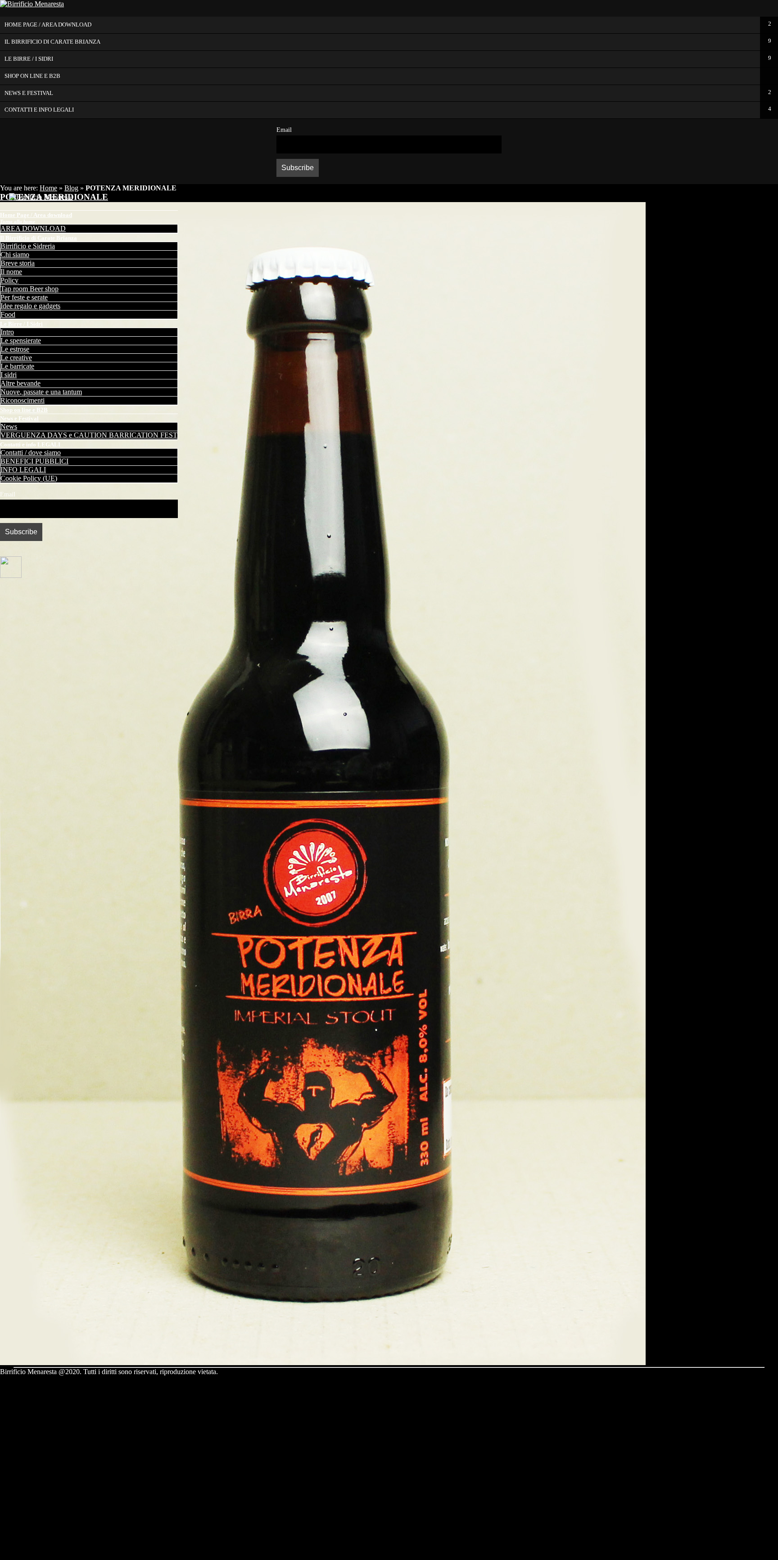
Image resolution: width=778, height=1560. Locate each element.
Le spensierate (20, 340)
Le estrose (14, 349)
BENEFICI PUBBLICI (34, 461)
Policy (9, 280)
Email (284, 129)
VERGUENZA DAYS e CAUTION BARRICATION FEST (88, 435)
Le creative (16, 357)
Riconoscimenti (22, 400)
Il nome (11, 271)
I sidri (8, 375)
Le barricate (17, 366)
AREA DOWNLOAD (33, 228)
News (8, 426)
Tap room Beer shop (29, 289)
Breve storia (17, 263)
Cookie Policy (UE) (28, 478)
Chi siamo (14, 254)
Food (7, 314)
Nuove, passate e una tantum (41, 392)
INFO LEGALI (23, 469)
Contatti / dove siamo (30, 452)
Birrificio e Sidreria (27, 246)
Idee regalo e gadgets (30, 306)
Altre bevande (20, 383)
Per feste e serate (24, 297)
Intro (7, 332)
